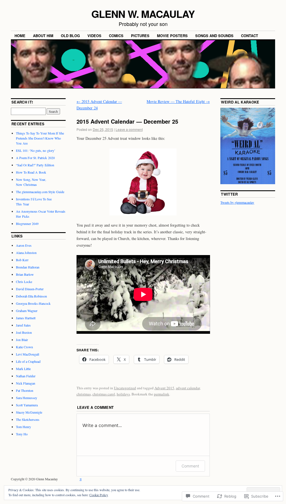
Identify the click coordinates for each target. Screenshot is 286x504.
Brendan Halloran (27, 267)
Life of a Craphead (28, 361)
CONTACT (249, 35)
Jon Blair (22, 339)
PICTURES (140, 35)
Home (20, 35)
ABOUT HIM (43, 35)
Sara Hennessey (26, 397)
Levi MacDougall (27, 354)
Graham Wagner (26, 310)
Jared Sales (23, 325)
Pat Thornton (24, 390)
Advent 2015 (164, 387)
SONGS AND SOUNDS (214, 35)
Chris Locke (24, 281)
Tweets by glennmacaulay (237, 202)
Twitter (229, 194)
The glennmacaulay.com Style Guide (40, 191)
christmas (84, 394)
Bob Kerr (22, 260)
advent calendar (188, 387)
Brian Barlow (25, 274)
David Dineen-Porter (30, 289)
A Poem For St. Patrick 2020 (35, 157)
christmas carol (103, 394)
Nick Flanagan (25, 383)
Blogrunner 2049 (27, 223)
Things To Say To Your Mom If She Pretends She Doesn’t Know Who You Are (40, 138)
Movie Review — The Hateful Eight (178, 101)
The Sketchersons (27, 419)
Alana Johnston (26, 252)
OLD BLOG (70, 35)
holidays (123, 394)
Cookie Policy (98, 495)
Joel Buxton (24, 332)
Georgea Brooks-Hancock (33, 303)
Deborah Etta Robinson (31, 296)
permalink (161, 394)
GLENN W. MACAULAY (143, 13)
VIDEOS (94, 35)
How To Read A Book (31, 172)
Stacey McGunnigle (29, 412)
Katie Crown (24, 347)
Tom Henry (23, 426)
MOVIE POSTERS (172, 35)
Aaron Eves (24, 245)
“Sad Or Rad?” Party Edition (35, 165)
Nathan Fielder (25, 376)
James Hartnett (25, 318)
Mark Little (23, 368)
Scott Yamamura (27, 405)
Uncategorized (125, 387)
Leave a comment (129, 129)
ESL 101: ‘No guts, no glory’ (35, 150)
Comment (190, 466)
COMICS (116, 35)
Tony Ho (22, 434)
